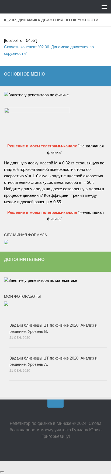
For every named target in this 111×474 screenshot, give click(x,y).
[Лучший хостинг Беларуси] (37, 111)
